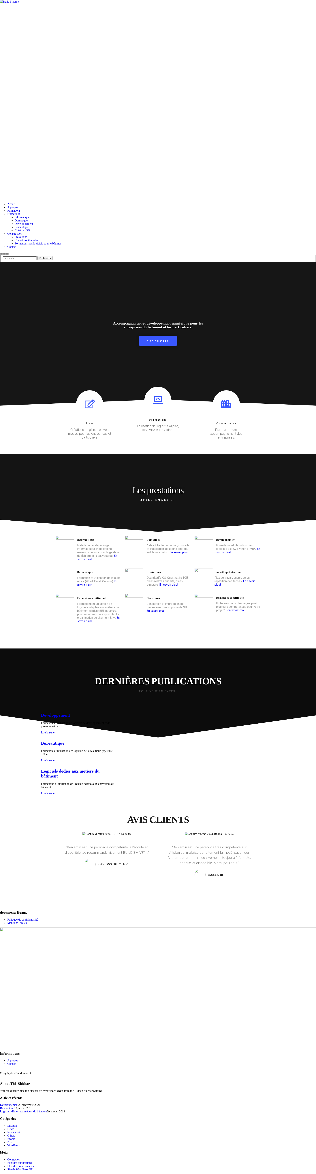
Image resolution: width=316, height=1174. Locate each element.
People (11, 1138)
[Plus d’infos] (4, 254)
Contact (11, 1063)
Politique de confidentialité (22, 919)
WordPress (13, 1145)
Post (9, 1142)
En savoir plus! (179, 552)
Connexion (13, 1159)
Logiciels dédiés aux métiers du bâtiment (23, 1111)
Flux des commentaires (20, 1166)
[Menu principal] (7, 254)
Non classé (13, 1132)
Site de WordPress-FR (20, 1169)
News (10, 1129)
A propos (12, 1060)
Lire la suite (47, 732)
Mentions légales (17, 922)
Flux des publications (19, 1162)
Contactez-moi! (235, 610)
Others (11, 1135)
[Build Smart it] (158, 100)
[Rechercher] (1, 254)
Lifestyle (12, 1125)
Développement (55, 715)
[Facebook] (1, 1069)
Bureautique (52, 743)
